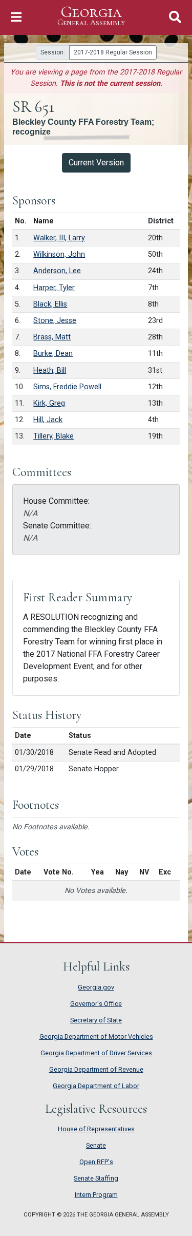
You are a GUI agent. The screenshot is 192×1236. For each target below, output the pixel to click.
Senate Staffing (96, 1178)
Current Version (96, 162)
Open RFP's (96, 1162)
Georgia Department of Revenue (96, 1069)
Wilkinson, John (59, 254)
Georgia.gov (96, 987)
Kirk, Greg (49, 403)
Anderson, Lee (57, 271)
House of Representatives (96, 1129)
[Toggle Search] (175, 17)
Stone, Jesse (54, 320)
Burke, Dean (53, 353)
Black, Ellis (50, 304)
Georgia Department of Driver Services (96, 1053)
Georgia (91, 16)
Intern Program (96, 1195)
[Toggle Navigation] (16, 17)
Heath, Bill (49, 370)
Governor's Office (96, 1003)
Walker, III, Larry (59, 238)
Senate (96, 1145)
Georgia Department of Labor (96, 1086)
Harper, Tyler (54, 287)
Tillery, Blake (53, 436)
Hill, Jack (47, 419)
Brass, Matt (52, 337)
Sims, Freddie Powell (67, 387)
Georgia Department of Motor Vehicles (96, 1036)
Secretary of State (96, 1020)
